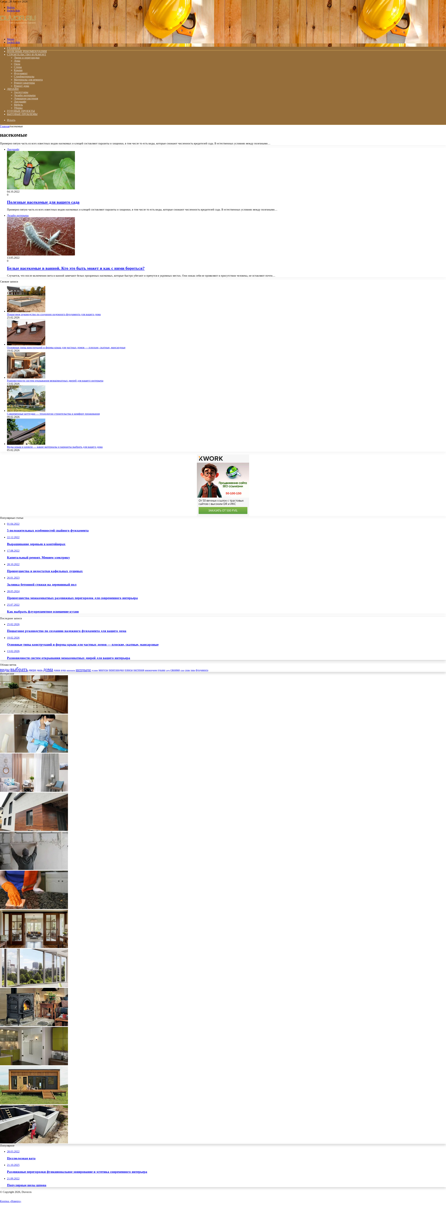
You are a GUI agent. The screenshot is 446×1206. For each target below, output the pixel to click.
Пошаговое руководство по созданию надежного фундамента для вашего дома (54, 314)
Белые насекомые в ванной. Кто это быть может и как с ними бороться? (76, 268)
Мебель (18, 104)
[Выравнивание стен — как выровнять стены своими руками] (34, 868)
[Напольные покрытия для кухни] (34, 712)
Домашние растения (26, 98)
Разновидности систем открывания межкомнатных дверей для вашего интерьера (55, 380)
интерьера (71, 670)
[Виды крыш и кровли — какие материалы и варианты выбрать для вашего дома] (26, 443)
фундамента (202, 670)
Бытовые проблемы (22, 114)
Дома (17, 60)
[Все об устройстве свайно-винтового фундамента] (34, 1103)
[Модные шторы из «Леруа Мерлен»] (34, 790)
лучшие (95, 670)
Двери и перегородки (27, 57)
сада (168, 670)
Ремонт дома (21, 85)
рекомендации (151, 670)
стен (182, 670)
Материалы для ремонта (28, 79)
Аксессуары (21, 92)
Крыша (18, 70)
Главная (4, 126)
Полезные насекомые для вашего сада (43, 202)
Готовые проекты (21, 111)
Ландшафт (20, 101)
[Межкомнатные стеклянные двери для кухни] (34, 1064)
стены (187, 670)
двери (32, 670)
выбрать (19, 669)
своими (175, 670)
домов (57, 670)
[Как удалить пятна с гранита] (34, 908)
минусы (103, 669)
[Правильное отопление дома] (34, 1025)
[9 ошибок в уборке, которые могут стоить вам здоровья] (34, 751)
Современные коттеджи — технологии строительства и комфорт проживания (53, 413)
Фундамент (21, 73)
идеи (63, 670)
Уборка (18, 107)
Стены (18, 67)
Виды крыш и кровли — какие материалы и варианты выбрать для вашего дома (55, 446)
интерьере (83, 670)
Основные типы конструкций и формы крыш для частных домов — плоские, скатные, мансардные (66, 347)
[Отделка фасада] (34, 829)
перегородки (116, 669)
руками (161, 670)
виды (5, 669)
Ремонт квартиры (24, 82)
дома (48, 669)
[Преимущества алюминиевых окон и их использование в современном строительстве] (34, 986)
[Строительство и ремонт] (18, 33)
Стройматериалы (24, 76)
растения (138, 669)
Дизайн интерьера (25, 95)
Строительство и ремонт (26, 54)
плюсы (129, 669)
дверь (40, 670)
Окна (17, 63)
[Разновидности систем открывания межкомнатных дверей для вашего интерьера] (26, 377)
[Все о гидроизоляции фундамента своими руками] (34, 1142)
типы (193, 670)
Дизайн (13, 89)
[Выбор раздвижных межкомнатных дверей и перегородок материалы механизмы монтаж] (34, 947)
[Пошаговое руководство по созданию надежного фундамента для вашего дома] (26, 311)
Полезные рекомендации (27, 51)
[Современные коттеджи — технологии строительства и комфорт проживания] (26, 410)
